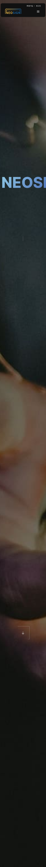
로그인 (38, 6)
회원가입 (30, 6)
